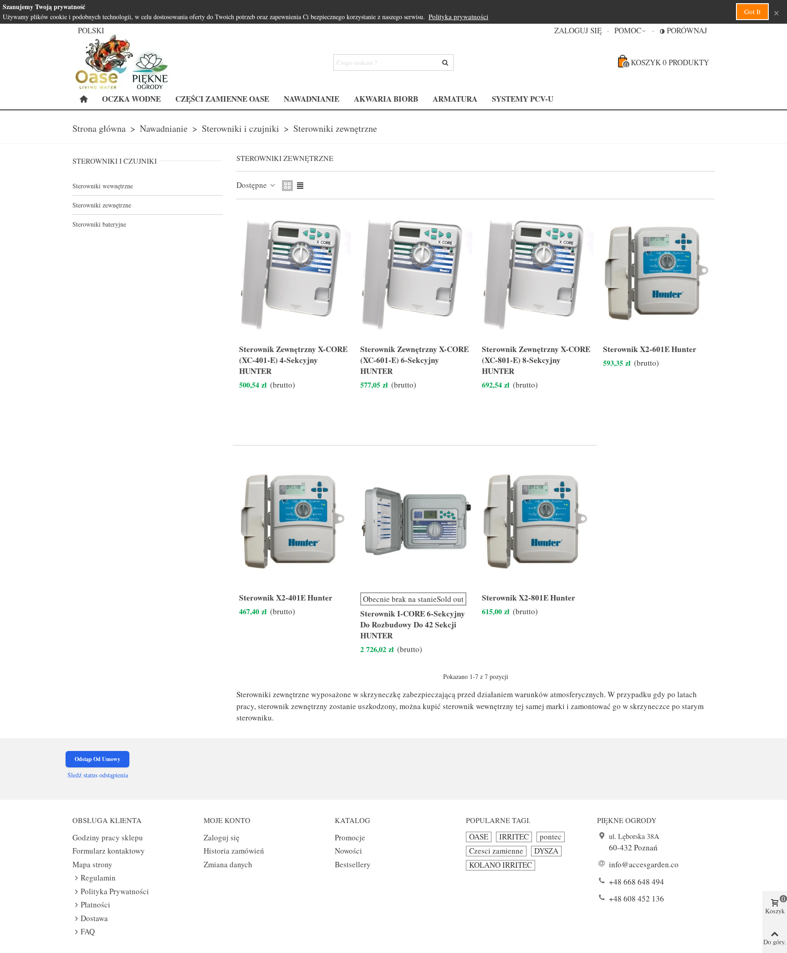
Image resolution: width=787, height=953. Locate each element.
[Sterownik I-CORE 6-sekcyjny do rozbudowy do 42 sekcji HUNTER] (415, 521)
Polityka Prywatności (115, 891)
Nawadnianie (311, 98)
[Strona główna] (83, 99)
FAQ (88, 931)
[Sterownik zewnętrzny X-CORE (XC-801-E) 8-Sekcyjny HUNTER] (536, 273)
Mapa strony (92, 864)
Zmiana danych (228, 864)
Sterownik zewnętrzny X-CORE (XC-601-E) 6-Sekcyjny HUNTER (414, 360)
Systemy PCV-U (522, 98)
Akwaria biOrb (386, 98)
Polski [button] (91, 30)
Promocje (350, 837)
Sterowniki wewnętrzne (102, 185)
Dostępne (252, 185)
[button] (630, 30)
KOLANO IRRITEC (500, 865)
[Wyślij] (445, 62)
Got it (752, 11)
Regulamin (98, 877)
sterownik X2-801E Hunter (528, 597)
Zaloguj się (222, 837)
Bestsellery (353, 864)
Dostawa (94, 918)
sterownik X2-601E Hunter (649, 349)
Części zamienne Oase (222, 98)
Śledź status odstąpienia (97, 775)
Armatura (455, 98)
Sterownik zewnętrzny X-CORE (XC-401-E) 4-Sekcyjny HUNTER (293, 360)
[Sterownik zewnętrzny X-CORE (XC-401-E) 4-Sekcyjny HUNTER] (293, 273)
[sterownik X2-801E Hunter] (536, 521)
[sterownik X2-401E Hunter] (293, 521)
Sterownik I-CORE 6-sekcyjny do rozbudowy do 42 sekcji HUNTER (412, 624)
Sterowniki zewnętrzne (101, 205)
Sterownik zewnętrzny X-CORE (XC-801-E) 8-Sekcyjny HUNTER (536, 360)
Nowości (348, 850)
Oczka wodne (131, 98)
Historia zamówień (234, 850)
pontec (551, 837)
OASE (478, 837)
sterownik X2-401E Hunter (285, 597)
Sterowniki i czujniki (114, 161)
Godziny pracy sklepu (107, 837)
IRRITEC (514, 837)
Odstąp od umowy (97, 759)
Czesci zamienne (496, 851)
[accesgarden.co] (122, 62)
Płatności (95, 904)
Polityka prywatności (458, 16)
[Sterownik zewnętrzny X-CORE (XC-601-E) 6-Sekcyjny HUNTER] (415, 273)
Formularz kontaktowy (108, 850)
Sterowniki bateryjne (99, 224)
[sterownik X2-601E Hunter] (657, 273)
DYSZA (546, 851)
